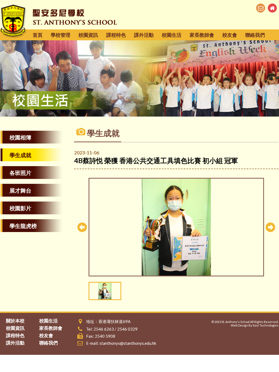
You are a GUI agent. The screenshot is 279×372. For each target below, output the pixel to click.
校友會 (229, 35)
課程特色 (116, 35)
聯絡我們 (255, 35)
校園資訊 (88, 35)
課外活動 (144, 35)
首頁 (38, 35)
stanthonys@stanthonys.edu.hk (127, 343)
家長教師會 (202, 35)
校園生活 (171, 35)
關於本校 (15, 321)
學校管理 (60, 35)
